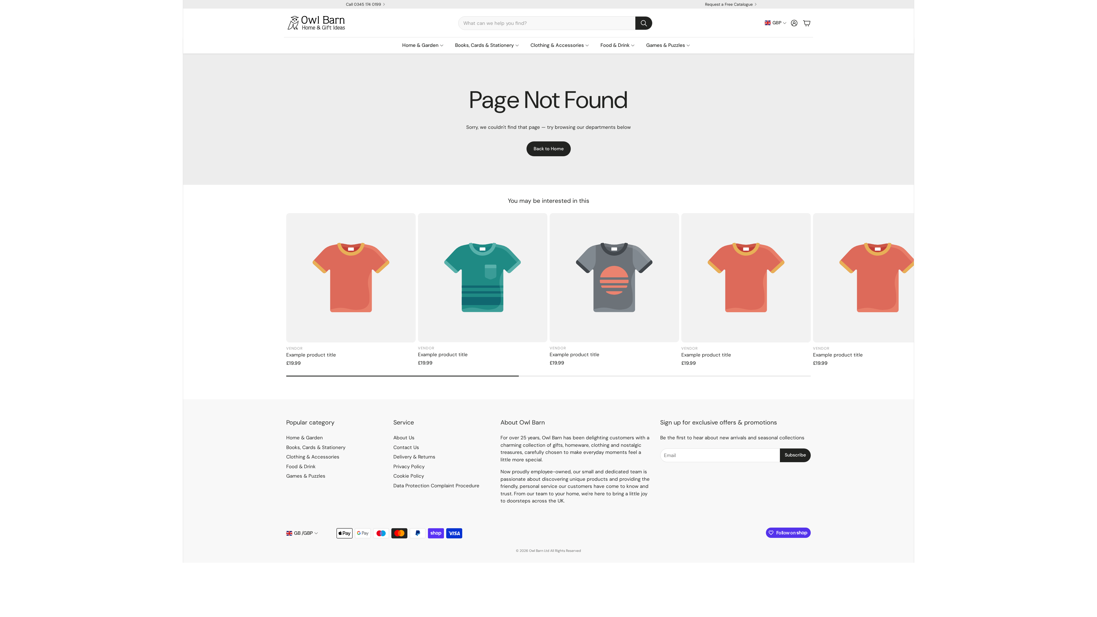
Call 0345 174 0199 (363, 4)
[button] (555, 23)
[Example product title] (351, 277)
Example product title (311, 355)
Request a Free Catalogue (729, 4)
